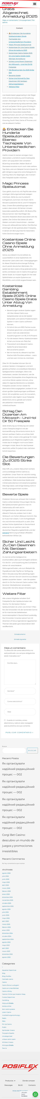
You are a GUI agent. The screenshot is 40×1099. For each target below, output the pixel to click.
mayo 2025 (6, 918)
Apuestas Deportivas (9, 970)
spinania (5, 533)
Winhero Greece (7, 1042)
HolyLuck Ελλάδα (7, 1003)
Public (4, 1027)
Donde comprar (29, 1081)
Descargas (8, 1085)
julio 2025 (5, 912)
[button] (34, 4)
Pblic (4, 1021)
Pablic (4, 1018)
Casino (4, 982)
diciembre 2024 (7, 933)
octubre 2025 (6, 903)
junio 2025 (5, 915)
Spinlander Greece (8, 1030)
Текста (4, 1048)
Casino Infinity (7, 991)
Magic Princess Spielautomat (20, 45)
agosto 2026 (6, 873)
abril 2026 (5, 885)
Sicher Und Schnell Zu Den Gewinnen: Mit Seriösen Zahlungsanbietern (19, 81)
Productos (9, 1081)
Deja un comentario (10, 20)
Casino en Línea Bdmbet (10, 988)
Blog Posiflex (6, 976)
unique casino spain (9, 1039)
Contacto (32, 1085)
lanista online (6, 1006)
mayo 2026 (6, 882)
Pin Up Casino (7, 1024)
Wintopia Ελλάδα (7, 1045)
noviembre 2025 (7, 900)
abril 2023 (5, 948)
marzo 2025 (6, 924)
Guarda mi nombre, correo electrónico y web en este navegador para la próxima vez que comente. (18, 723)
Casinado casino (7, 979)
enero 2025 (6, 930)
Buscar (4, 746)
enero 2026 (6, 894)
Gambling (5, 1000)
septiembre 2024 (8, 939)
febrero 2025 (6, 927)
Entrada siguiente (20, 639)
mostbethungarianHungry (11, 1015)
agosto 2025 (6, 909)
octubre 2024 (6, 936)
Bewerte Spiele (15, 75)
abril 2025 (5, 921)
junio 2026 (5, 879)
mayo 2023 (6, 945)
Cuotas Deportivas (8, 997)
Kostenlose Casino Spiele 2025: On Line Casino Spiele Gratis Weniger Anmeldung (20, 56)
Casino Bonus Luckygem (10, 985)
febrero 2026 (6, 891)
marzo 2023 (6, 951)
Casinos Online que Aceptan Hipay (13, 994)
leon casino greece (8, 1009)
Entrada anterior (20, 634)
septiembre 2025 (7, 906)
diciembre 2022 (7, 954)
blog (3, 973)
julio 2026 (5, 876)
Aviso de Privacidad (20, 1091)
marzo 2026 (6, 888)
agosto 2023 (6, 942)
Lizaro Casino (6, 1012)
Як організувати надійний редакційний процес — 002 (18, 769)
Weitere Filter (14, 87)
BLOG (20, 1085)
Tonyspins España (8, 1033)
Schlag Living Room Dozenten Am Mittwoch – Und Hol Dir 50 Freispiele (20, 64)
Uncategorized (25, 20)
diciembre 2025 (7, 897)
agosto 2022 (6, 957)
